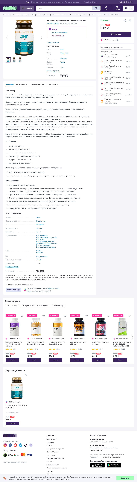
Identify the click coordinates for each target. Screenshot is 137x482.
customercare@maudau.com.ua (113, 455)
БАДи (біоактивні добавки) (40, 15)
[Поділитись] (125, 20)
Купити (12, 360)
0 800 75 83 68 (126, 2)
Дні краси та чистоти (59, 33)
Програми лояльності (72, 2)
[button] (53, 71)
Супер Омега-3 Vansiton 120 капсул (100, 343)
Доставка (34, 2)
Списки (117, 9)
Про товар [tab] (10, 84)
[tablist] (50, 85)
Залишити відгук (53, 24)
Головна (6, 15)
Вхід (106, 10)
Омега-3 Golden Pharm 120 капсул (78, 343)
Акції (27, 2)
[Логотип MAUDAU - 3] (25, 435)
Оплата (42, 2)
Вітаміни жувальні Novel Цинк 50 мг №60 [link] (105, 15)
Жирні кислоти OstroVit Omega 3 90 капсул (57, 343)
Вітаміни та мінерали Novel (79, 15)
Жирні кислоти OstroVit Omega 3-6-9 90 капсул (35, 343)
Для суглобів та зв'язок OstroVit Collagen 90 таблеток (14, 344)
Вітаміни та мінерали (59, 15)
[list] (5, 445)
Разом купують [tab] (52, 84)
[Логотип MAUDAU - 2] (10, 8)
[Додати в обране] (130, 20)
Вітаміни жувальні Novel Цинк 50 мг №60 (16, 406)
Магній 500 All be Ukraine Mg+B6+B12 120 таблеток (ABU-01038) (122, 344)
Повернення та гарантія (54, 2)
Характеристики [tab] (22, 84)
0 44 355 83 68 (97, 445)
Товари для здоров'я (20, 15)
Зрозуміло (125, 478)
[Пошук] (96, 8)
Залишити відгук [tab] (37, 84)
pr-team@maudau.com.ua (111, 457)
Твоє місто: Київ (89, 2)
